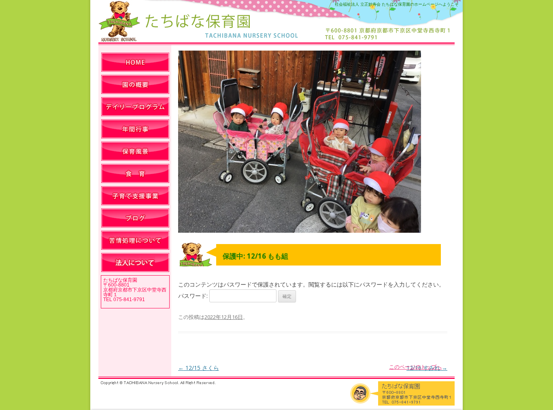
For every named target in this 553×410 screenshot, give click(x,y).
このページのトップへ (415, 366)
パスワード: (193, 296)
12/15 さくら (198, 368)
